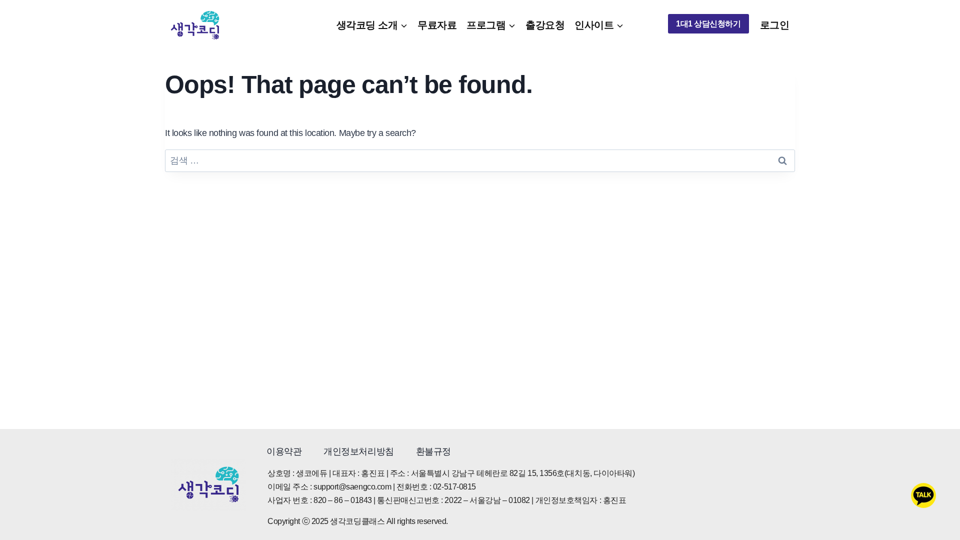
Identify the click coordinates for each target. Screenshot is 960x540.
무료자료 (437, 25)
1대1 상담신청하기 (708, 24)
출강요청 (545, 25)
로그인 (775, 25)
